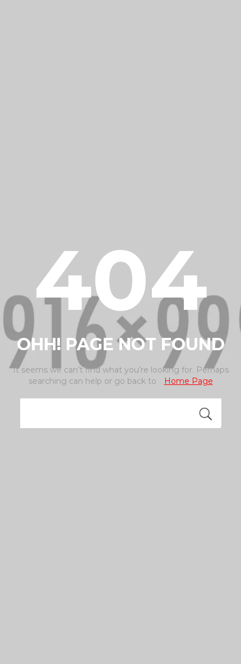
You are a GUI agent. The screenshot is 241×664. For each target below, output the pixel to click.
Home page (188, 381)
